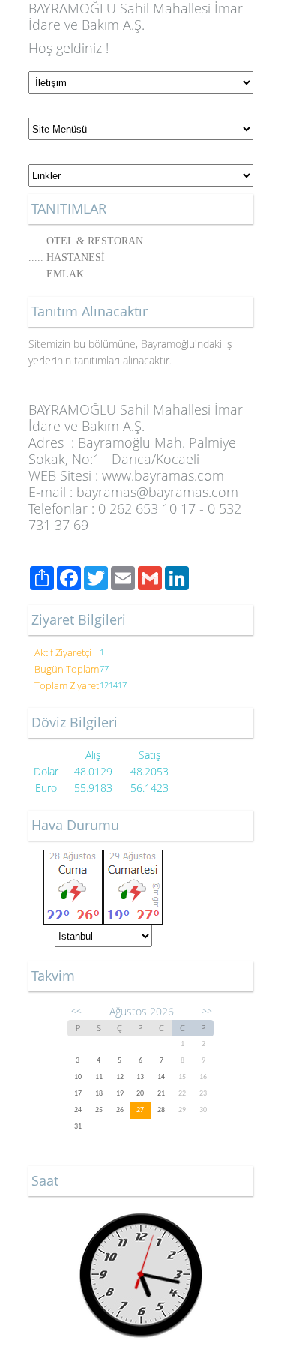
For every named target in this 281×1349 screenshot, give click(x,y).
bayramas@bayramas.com (157, 492)
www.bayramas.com (163, 475)
